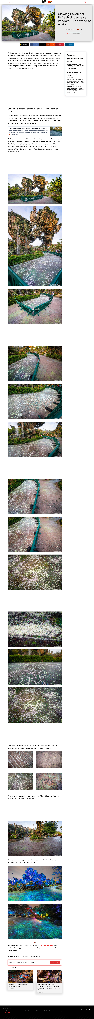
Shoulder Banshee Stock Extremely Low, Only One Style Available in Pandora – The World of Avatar (48, 987)
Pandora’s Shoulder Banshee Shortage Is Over (18, 985)
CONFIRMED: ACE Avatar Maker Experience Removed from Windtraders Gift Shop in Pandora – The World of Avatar (75, 89)
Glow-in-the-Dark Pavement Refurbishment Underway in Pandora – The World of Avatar (75, 81)
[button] (85, 2)
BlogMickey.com (47, 945)
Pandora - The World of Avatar (74, 33)
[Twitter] (84, 1010)
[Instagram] (87, 1010)
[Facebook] (81, 1010)
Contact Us (83, 1012)
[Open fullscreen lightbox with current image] (35, 189)
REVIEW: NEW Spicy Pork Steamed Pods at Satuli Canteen (74, 74)
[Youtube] (90, 1010)
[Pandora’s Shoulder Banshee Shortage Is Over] (20, 977)
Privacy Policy (6, 1012)
